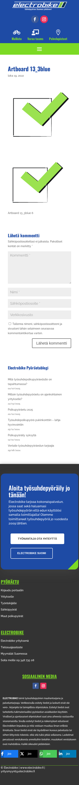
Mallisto (17, 38)
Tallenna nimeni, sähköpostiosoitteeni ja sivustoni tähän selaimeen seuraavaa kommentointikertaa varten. (35, 328)
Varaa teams (35, 38)
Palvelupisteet (58, 38)
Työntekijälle (9, 603)
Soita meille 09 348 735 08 (17, 660)
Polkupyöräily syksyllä (22, 435)
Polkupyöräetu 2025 (20, 409)
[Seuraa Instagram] (44, 19)
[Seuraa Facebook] (35, 19)
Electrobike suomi (31, 553)
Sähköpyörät (9, 609)
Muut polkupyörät (12, 616)
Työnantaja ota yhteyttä (37, 538)
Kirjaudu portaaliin (12, 590)
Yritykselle (7, 596)
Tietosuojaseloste (12, 647)
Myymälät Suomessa (14, 653)
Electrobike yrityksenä (15, 640)
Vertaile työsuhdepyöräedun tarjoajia (31, 445)
